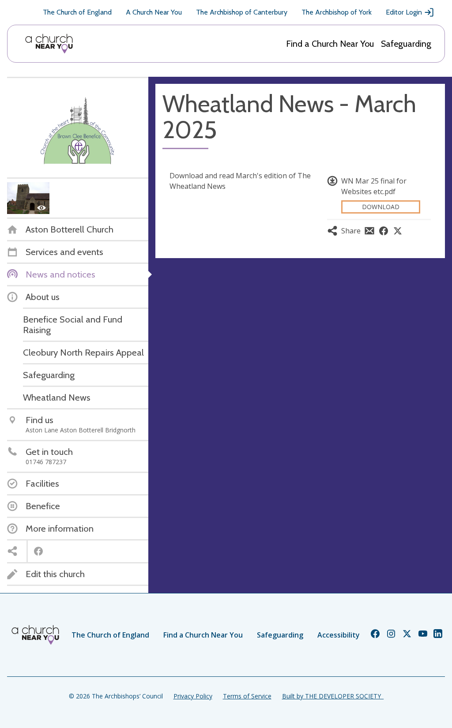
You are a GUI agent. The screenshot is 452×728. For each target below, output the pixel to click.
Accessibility (338, 635)
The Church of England (77, 12)
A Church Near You (154, 12)
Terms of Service (247, 696)
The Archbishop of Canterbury (241, 12)
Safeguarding (406, 43)
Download (380, 207)
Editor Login (404, 12)
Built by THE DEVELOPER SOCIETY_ (333, 696)
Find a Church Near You (330, 43)
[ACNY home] (49, 44)
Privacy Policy (192, 696)
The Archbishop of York (336, 12)
